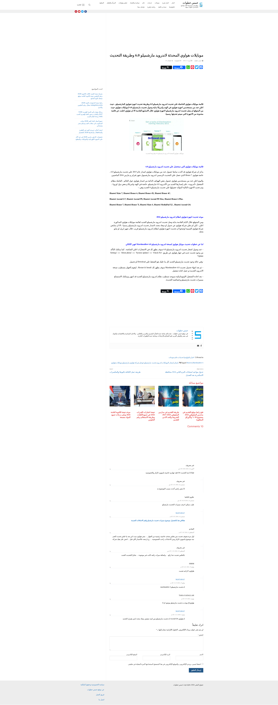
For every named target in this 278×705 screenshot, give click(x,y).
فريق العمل (100, 694)
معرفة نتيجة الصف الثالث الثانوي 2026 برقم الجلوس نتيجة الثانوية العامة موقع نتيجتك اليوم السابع (90, 96)
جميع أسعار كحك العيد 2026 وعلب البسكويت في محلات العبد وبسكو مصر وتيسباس (90, 123)
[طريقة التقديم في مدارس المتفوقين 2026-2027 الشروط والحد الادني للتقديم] (168, 396)
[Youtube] (79, 11)
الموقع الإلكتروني (131, 654)
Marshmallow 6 (198, 362)
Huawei (189, 362)
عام (176, 357)
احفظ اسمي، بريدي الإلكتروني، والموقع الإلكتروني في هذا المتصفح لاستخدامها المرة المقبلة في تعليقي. (164, 664)
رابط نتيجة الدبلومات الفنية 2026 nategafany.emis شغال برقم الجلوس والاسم (90, 105)
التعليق (200, 635)
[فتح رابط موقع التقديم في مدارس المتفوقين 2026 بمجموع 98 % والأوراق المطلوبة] (192, 396)
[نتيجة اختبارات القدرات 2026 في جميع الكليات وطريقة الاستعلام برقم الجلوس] (144, 396)
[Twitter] (82, 11)
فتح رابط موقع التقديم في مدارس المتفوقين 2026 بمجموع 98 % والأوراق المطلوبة (193, 416)
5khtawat (180, 513)
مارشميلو (126, 362)
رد (110, 469)
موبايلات (119, 362)
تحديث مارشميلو (150, 362)
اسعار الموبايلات (168, 362)
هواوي (113, 362)
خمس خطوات (190, 2)
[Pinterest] (76, 11)
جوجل (142, 362)
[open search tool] (89, 5)
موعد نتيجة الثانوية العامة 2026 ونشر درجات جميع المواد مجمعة (120, 415)
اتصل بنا (101, 699)
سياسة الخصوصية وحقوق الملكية (92, 684)
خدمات (180, 357)
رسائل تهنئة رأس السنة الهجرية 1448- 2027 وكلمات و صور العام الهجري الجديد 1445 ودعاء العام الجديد (90, 114)
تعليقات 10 (168, 60)
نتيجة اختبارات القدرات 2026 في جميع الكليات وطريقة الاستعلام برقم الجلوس (146, 416)
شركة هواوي (134, 362)
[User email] (198, 346)
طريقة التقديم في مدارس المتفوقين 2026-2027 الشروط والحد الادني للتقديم (168, 416)
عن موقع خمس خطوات (95, 689)
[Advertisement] (156, 33)
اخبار (192, 357)
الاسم (201, 654)
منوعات (171, 357)
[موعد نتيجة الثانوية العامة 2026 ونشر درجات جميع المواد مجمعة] (120, 396)
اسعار (176, 362)
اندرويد (159, 362)
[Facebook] (85, 11)
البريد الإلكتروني (165, 654)
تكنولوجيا (177, 60)
